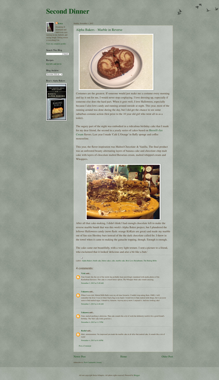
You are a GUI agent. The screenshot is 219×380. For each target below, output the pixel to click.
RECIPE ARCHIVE (53, 64)
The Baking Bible (150, 260)
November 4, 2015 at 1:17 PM (92, 322)
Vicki (83, 273)
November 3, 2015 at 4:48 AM (92, 304)
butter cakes (106, 260)
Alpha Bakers (87, 260)
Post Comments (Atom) (93, 362)
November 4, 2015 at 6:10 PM (92, 340)
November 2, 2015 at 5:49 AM (92, 283)
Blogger (137, 375)
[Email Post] (81, 257)
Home (123, 356)
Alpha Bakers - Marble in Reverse (99, 29)
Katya (60, 23)
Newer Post (80, 356)
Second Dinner (67, 11)
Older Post (167, 356)
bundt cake (97, 260)
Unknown (85, 291)
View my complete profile (56, 43)
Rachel (84, 330)
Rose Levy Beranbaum (134, 260)
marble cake (120, 260)
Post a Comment (85, 346)
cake (113, 260)
